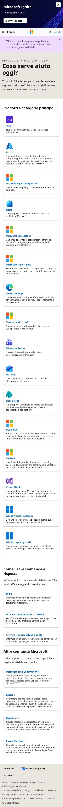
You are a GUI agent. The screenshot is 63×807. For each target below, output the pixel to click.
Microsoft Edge (14, 293)
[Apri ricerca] (50, 32)
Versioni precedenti (12, 790)
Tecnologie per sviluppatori (22, 183)
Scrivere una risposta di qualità (24, 635)
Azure (9, 152)
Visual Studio (13, 487)
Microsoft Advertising (18, 264)
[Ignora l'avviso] (58, 4)
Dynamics (12, 718)
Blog (27, 790)
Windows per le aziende (19, 515)
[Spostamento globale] (3, 32)
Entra (9, 209)
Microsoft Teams (15, 348)
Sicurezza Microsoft (17, 322)
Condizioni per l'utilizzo (13, 798)
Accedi (57, 31)
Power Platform (15, 741)
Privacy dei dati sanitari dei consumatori (22, 794)
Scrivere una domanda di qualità (25, 614)
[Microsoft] (31, 32)
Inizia (9, 593)
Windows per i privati (18, 542)
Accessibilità (35, 798)
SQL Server (12, 429)
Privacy (51, 790)
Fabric (9, 694)
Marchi (50, 798)
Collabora (40, 790)
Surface (10, 458)
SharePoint (12, 400)
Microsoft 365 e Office (18, 235)
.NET (8, 125)
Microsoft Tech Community (22, 671)
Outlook (11, 374)
